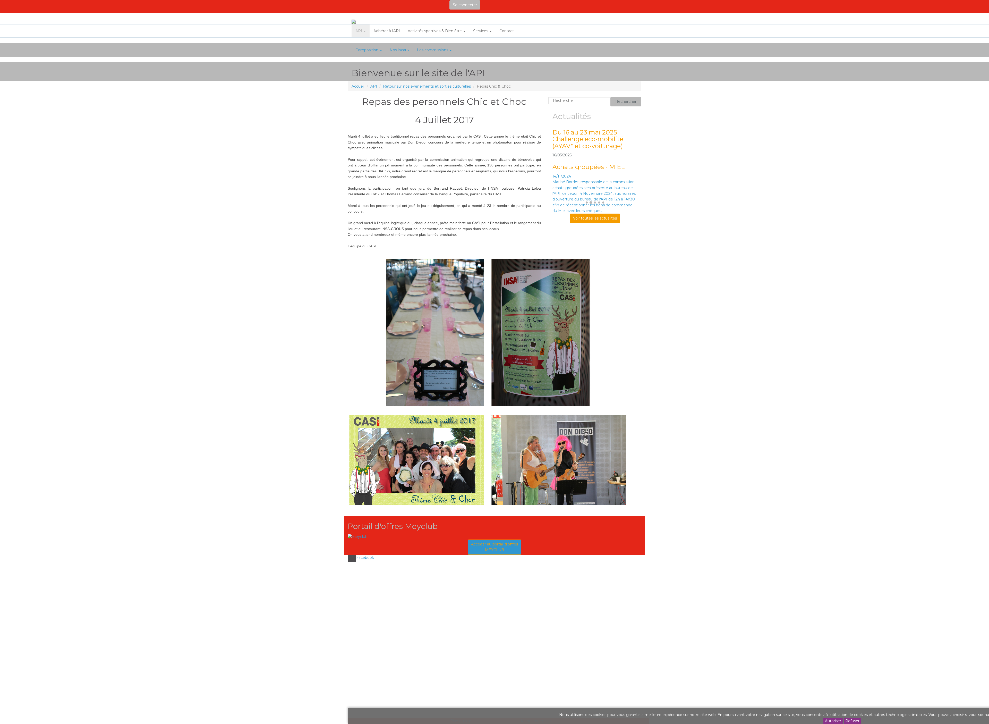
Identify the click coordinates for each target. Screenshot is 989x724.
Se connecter (465, 5)
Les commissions (433, 50)
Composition (367, 50)
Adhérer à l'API (386, 31)
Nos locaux (399, 50)
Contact (506, 31)
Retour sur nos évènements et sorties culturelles (427, 86)
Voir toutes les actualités (595, 218)
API (359, 31)
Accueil (358, 86)
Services (481, 31)
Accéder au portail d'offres (494, 547)
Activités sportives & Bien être (435, 31)
